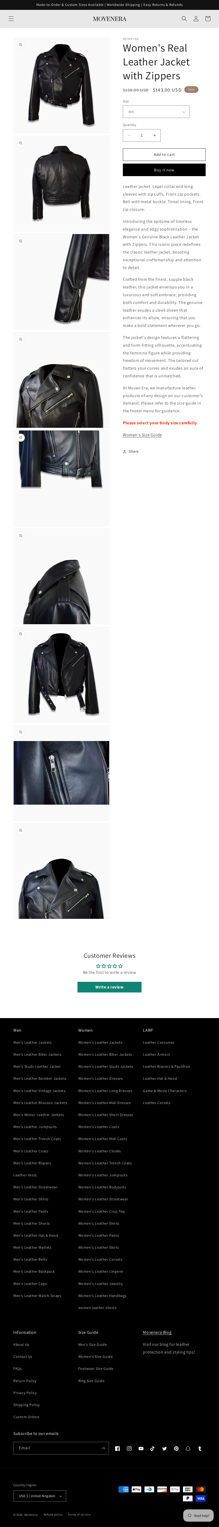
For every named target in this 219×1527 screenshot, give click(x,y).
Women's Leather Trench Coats (105, 1163)
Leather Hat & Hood (160, 1078)
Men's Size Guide (92, 1344)
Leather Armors (156, 1054)
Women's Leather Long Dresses (105, 1090)
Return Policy (25, 1380)
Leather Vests (25, 1175)
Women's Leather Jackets (100, 1042)
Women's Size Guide (142, 435)
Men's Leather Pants (30, 1211)
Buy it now (164, 169)
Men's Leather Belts (30, 1259)
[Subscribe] (103, 1448)
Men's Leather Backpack (34, 1271)
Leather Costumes (159, 1042)
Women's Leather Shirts (98, 1223)
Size (126, 101)
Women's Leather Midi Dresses (104, 1102)
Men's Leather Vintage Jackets (39, 1090)
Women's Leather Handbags (102, 1295)
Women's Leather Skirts (98, 1247)
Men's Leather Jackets (32, 1042)
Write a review (109, 987)
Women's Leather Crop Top (101, 1211)
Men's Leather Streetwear (35, 1187)
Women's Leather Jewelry (100, 1283)
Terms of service (79, 1514)
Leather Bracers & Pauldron (166, 1066)
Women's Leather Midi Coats (102, 1138)
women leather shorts (97, 1307)
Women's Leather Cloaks (99, 1151)
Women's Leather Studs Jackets (105, 1066)
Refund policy (53, 1514)
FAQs (17, 1368)
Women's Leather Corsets (100, 1259)
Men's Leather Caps (30, 1283)
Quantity (129, 124)
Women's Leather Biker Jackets (105, 1054)
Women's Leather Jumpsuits (103, 1175)
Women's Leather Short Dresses (105, 1114)
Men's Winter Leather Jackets (38, 1114)
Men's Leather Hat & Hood (35, 1235)
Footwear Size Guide (96, 1368)
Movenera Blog (157, 1332)
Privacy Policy (25, 1392)
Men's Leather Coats (30, 1151)
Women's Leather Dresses (100, 1078)
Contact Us (22, 1356)
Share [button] (134, 451)
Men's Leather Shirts (31, 1199)
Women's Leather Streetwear (103, 1199)
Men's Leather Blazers (32, 1163)
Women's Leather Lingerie (100, 1271)
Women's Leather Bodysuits (102, 1187)
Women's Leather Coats (98, 1126)
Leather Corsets (156, 1102)
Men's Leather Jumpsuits (35, 1126)
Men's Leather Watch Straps (37, 1295)
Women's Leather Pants (98, 1235)
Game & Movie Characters (165, 1090)
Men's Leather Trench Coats (37, 1138)
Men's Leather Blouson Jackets (40, 1102)
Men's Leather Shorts (31, 1223)
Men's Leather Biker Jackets (37, 1054)
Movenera (31, 1515)
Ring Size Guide (91, 1380)
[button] (11, 19)
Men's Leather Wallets (32, 1247)
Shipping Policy (26, 1404)
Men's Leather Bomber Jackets (40, 1078)
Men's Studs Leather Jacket (37, 1066)
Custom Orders (26, 1416)
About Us (21, 1344)
